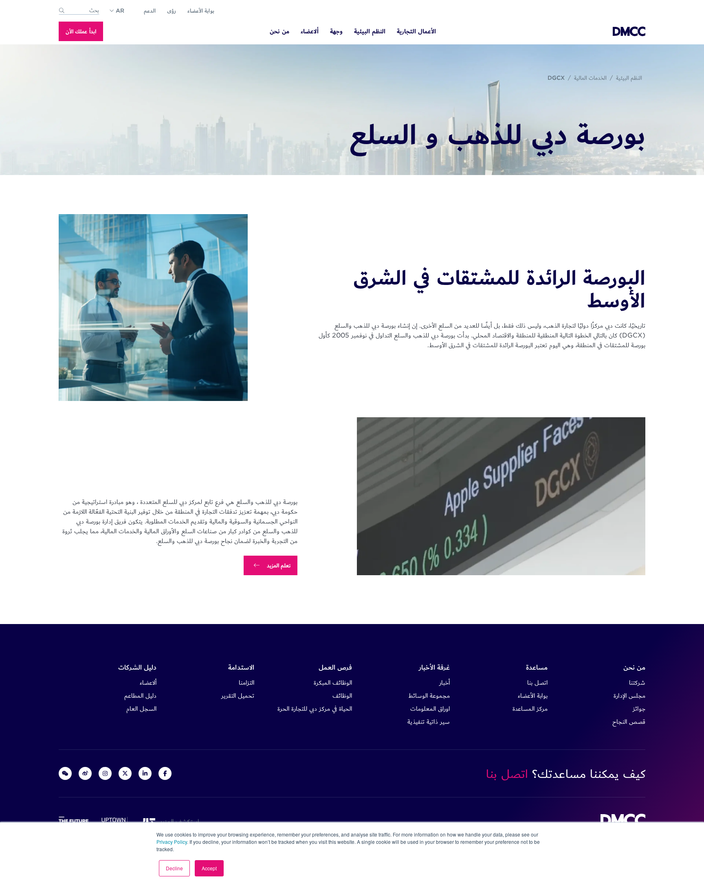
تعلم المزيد (278, 565)
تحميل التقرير (237, 695)
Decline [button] (174, 868)
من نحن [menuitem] (279, 31)
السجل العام (141, 708)
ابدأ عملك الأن (81, 31)
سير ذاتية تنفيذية (428, 721)
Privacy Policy (171, 841)
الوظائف (342, 695)
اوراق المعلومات (430, 708)
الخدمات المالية (590, 77)
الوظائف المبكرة (333, 682)
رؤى (171, 10)
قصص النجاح (628, 721)
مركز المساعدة (530, 708)
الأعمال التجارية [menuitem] (416, 31)
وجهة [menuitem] (336, 31)
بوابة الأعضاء (200, 10)
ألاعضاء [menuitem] (310, 31)
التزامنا (246, 682)
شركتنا (637, 682)
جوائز (639, 708)
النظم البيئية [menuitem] (369, 31)
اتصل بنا (537, 682)
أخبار (444, 682)
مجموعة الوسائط (429, 695)
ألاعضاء (148, 682)
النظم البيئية (629, 77)
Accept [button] (209, 868)
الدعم (150, 10)
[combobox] (79, 11)
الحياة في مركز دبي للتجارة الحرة (314, 708)
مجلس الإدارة (629, 695)
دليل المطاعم (140, 695)
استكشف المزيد (177, 821)
